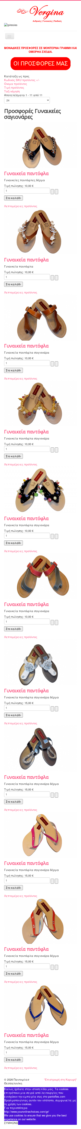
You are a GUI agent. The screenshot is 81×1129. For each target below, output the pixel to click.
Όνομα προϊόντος (15, 84)
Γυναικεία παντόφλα (26, 173)
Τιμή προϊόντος (14, 87)
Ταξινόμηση (12, 91)
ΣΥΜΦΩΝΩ (11, 1123)
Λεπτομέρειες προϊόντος (20, 206)
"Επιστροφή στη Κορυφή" (60, 1079)
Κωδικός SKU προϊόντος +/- (21, 80)
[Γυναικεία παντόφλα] (40, 145)
